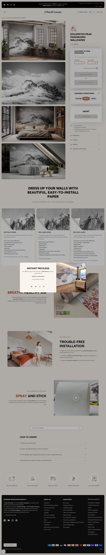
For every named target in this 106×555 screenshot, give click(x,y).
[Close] (83, 264)
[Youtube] (35, 286)
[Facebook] (31, 286)
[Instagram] (39, 286)
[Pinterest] (43, 286)
